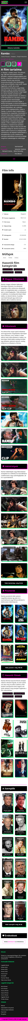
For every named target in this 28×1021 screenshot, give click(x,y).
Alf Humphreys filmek (7, 882)
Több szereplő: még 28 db (13, 924)
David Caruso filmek (20, 881)
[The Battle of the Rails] (21, 728)
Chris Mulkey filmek (7, 860)
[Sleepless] (7, 708)
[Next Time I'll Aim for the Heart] (21, 768)
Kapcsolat (3, 1012)
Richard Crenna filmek (20, 795)
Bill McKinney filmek (20, 816)
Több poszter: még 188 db (13, 668)
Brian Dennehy (18, 151)
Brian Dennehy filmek (7, 816)
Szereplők (3, 976)
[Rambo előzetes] (11, 25)
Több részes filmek (6, 980)
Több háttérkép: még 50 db (14, 583)
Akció (2, 59)
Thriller (7, 59)
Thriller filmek (4, 999)
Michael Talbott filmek (20, 839)
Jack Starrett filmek (7, 839)
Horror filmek (4, 995)
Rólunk (3, 1005)
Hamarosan (4, 973)
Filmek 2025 (4, 969)
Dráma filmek (4, 990)
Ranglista (3, 1014)
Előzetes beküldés (14, 48)
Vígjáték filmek (5, 997)
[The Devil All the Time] (7, 728)
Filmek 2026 (4, 971)
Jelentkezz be (11, 941)
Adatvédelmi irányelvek (7, 1007)
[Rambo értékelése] (19, 64)
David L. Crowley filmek (7, 903)
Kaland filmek (4, 993)
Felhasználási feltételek (7, 1010)
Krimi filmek (4, 988)
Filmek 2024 (4, 967)
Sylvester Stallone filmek (7, 795)
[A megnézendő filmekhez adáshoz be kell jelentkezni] (14, 64)
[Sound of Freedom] (21, 748)
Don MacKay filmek (20, 903)
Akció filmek (4, 986)
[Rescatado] (7, 768)
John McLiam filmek (20, 860)
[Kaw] (7, 748)
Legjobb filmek (5, 965)
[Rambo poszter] (17, 25)
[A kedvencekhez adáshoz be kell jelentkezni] (8, 64)
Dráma (11, 59)
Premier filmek (5, 978)
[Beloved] (21, 708)
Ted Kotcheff (19, 146)
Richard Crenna (7, 151)
